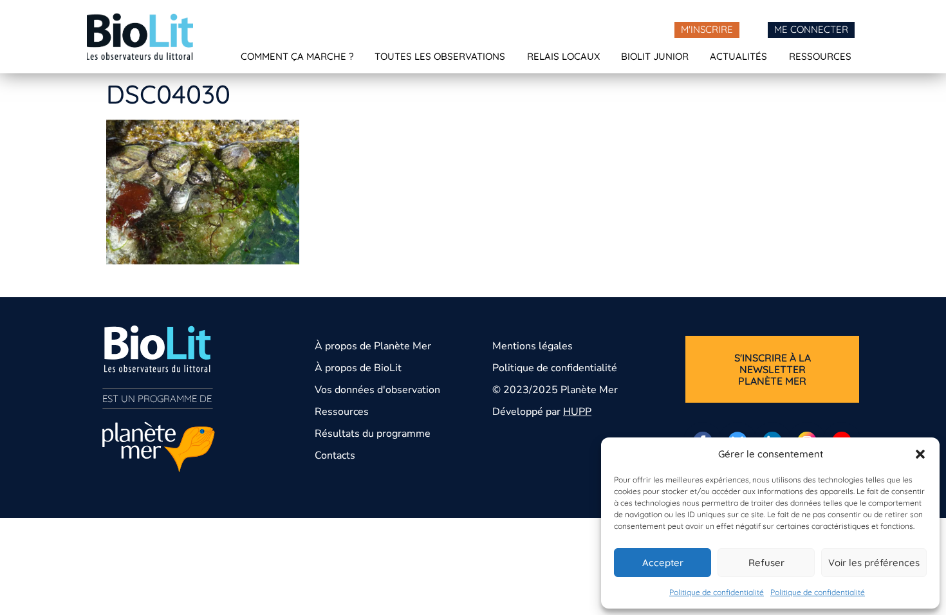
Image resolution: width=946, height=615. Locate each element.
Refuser (766, 562)
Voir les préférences (874, 562)
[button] (920, 454)
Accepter (662, 562)
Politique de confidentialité (716, 592)
